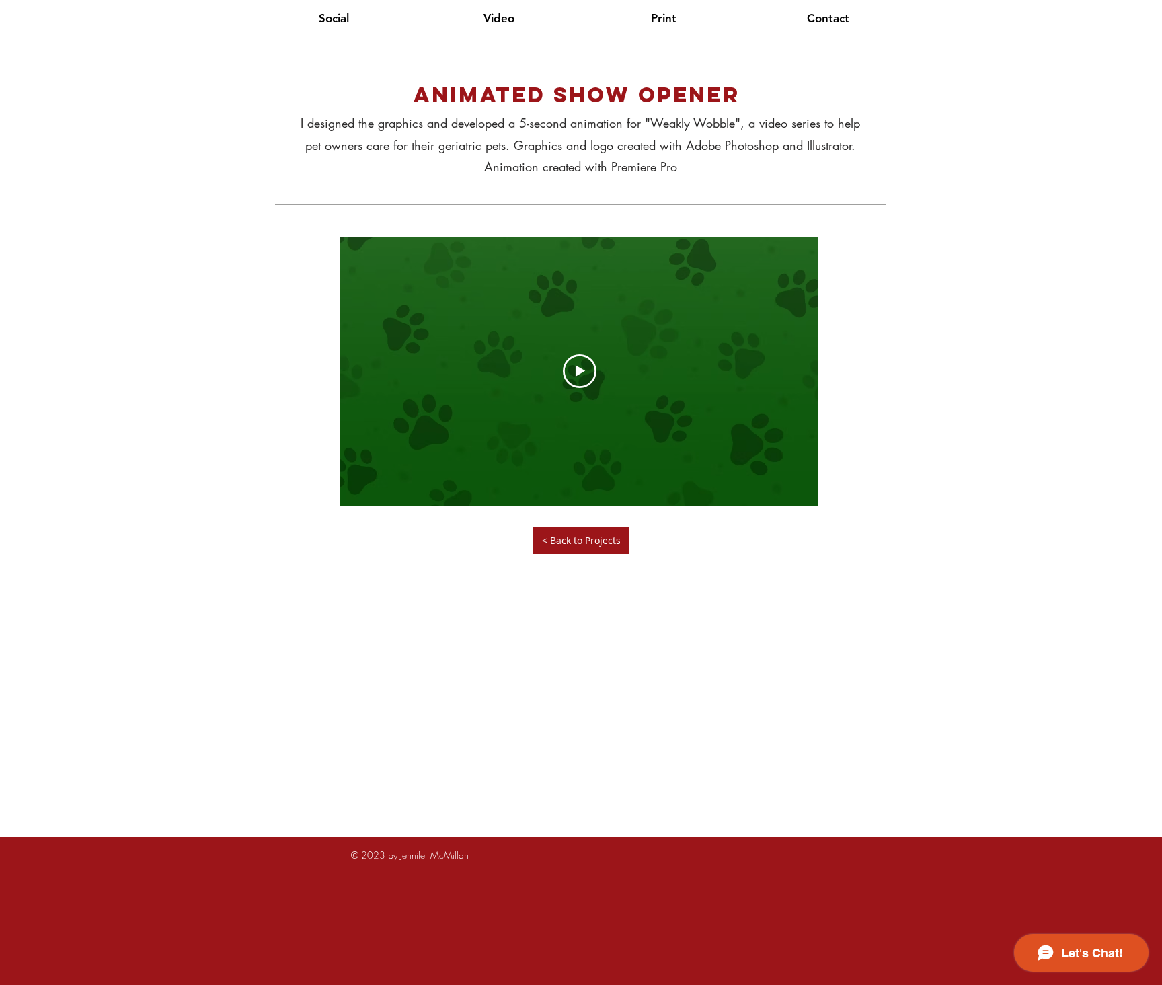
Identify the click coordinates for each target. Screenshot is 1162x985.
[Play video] (579, 371)
